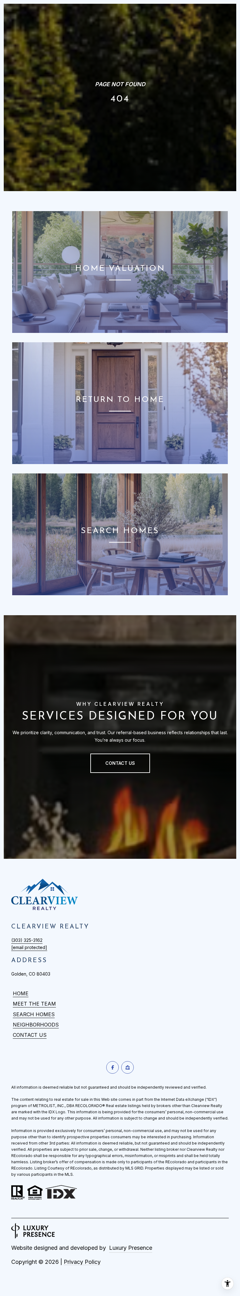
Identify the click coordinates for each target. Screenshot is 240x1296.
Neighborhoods (36, 1024)
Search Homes (34, 1014)
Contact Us (30, 1035)
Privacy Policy (82, 1262)
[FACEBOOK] (112, 1067)
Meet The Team (34, 1004)
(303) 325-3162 (26, 940)
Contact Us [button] (120, 763)
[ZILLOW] (127, 1067)
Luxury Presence (130, 1247)
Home (20, 993)
